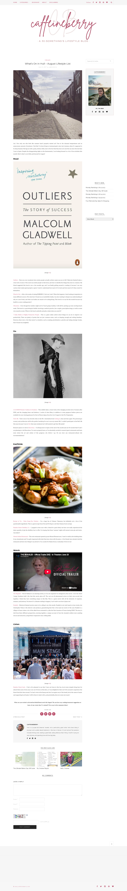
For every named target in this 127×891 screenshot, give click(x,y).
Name (15, 799)
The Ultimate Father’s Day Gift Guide (24, 768)
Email (15, 804)
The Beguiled (17, 593)
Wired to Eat (16, 294)
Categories (24, 2)
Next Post (77, 717)
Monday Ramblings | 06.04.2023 (95, 194)
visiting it (57, 419)
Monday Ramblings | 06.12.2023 (95, 187)
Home (15, 2)
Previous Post (19, 717)
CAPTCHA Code (43, 822)
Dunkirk (15, 605)
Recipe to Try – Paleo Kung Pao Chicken (25, 521)
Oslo (29, 424)
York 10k (15, 419)
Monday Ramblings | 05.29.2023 (95, 197)
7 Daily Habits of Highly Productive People (26, 315)
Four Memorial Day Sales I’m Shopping (97, 201)
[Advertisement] (100, 149)
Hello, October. (64, 768)
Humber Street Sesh (19, 687)
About (44, 2)
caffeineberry (53, 67)
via (49, 272)
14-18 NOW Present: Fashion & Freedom (25, 410)
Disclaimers (53, 2)
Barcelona (31, 427)
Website (15, 809)
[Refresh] (27, 815)
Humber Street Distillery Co (21, 527)
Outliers (15, 280)
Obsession (16, 306)
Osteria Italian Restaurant (20, 536)
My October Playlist (43, 768)
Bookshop (35, 2)
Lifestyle (47, 60)
